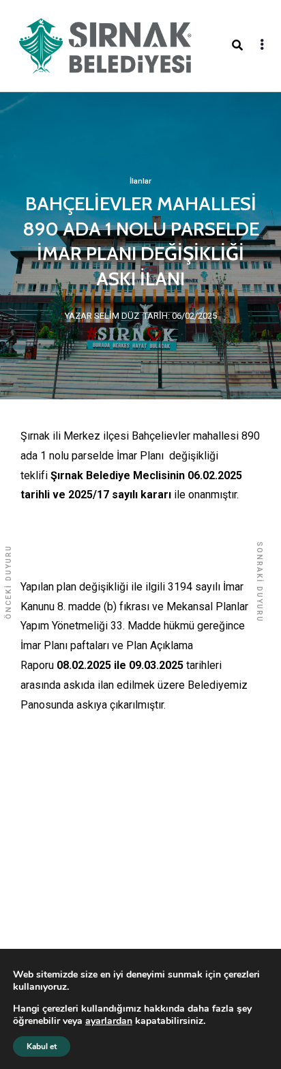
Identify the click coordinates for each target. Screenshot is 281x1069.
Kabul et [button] (42, 1046)
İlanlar (140, 181)
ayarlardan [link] (108, 1020)
